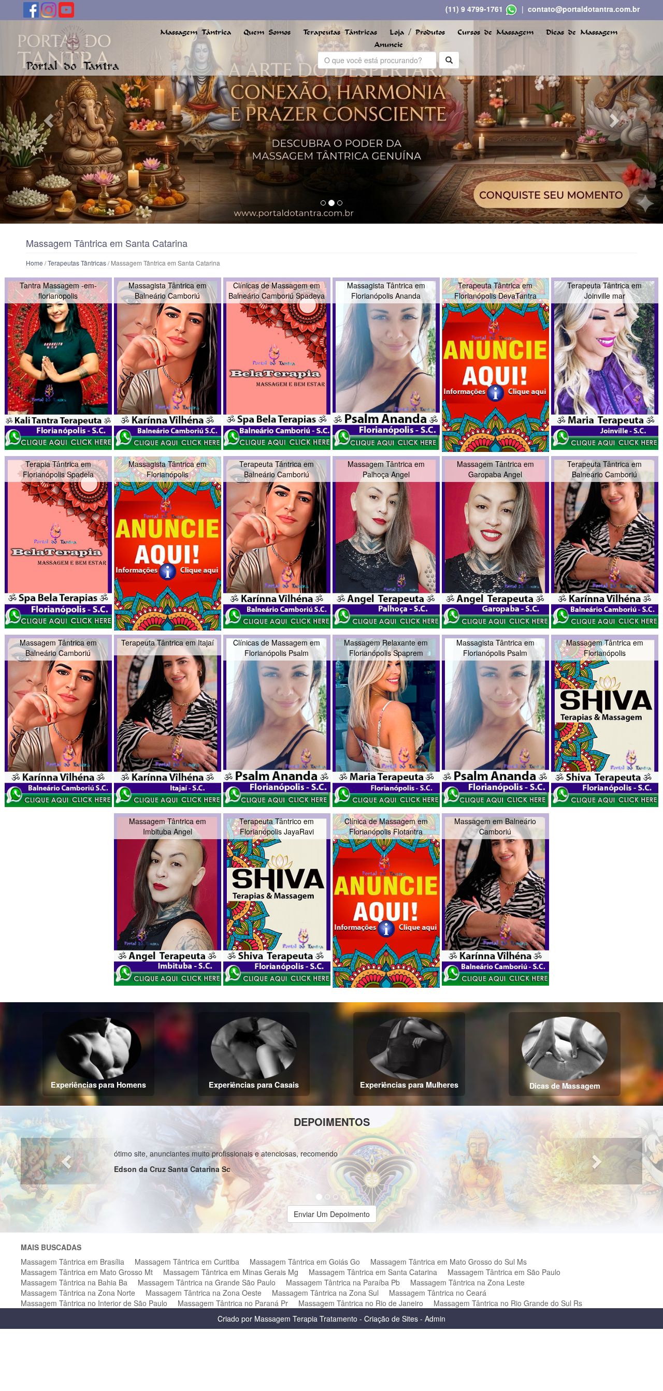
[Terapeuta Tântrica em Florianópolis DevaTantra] (495, 364)
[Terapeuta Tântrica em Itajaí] (167, 721)
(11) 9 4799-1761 (474, 9)
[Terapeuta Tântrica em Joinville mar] (604, 363)
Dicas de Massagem (581, 32)
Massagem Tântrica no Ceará (437, 1292)
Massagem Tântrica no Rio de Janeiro (360, 1303)
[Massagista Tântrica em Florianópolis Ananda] (386, 363)
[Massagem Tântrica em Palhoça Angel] (386, 542)
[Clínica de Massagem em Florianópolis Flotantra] (386, 900)
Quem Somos (267, 32)
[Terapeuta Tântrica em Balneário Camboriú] (276, 542)
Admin (435, 1318)
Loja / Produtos (417, 32)
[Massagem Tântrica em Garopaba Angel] (495, 542)
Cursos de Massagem (495, 32)
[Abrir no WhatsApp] (511, 9)
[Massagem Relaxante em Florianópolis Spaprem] (386, 721)
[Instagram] (50, 9)
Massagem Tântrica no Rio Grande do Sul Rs (508, 1303)
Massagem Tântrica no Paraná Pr (233, 1303)
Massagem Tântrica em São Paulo (504, 1272)
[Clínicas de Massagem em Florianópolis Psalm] (276, 721)
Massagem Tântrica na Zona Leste (467, 1282)
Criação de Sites (391, 1318)
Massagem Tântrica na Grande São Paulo (207, 1282)
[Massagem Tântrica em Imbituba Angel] (167, 899)
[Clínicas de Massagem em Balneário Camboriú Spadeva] (276, 363)
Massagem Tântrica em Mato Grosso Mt (87, 1272)
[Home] (72, 46)
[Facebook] (32, 9)
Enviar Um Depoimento (332, 1214)
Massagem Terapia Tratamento (305, 1318)
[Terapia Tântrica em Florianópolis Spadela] (58, 542)
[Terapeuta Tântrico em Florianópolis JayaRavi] (276, 899)
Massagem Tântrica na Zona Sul (325, 1292)
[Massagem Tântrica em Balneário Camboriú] (58, 721)
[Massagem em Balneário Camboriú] (495, 899)
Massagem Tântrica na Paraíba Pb (343, 1282)
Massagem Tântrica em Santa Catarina (373, 1272)
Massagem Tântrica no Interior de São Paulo (94, 1303)
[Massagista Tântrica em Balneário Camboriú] (167, 363)
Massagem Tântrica (195, 32)
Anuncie (388, 44)
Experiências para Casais (254, 1084)
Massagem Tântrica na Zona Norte (78, 1292)
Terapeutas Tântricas (340, 32)
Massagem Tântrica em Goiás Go (305, 1261)
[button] (49, 120)
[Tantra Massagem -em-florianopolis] (58, 363)
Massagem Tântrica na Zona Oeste (204, 1292)
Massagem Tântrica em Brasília (72, 1261)
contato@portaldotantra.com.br (584, 9)
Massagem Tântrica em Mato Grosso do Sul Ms (448, 1261)
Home (34, 262)
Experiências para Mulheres (409, 1084)
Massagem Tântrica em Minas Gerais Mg (230, 1272)
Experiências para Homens (99, 1084)
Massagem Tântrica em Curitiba (187, 1261)
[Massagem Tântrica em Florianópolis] (604, 721)
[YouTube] (66, 9)
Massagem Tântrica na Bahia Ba (74, 1282)
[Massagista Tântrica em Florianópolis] (167, 543)
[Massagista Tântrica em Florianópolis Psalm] (495, 721)
